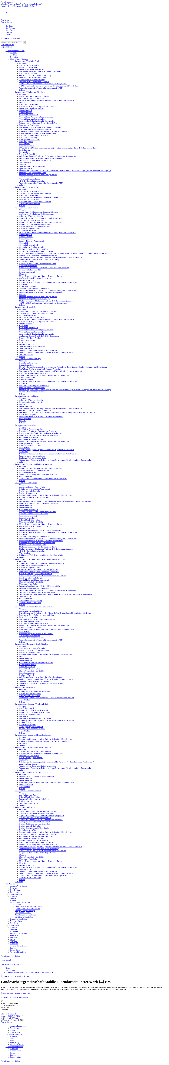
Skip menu (5, 20)
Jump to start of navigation (10, 38)
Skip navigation (6, 22)
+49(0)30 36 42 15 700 (14, 1016)
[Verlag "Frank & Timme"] (21, 4)
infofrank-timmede (9, 1014)
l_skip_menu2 (6, 960)
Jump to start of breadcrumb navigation (15, 976)
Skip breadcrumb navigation (11, 964)
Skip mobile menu (7, 45)
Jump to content (6, 2)
